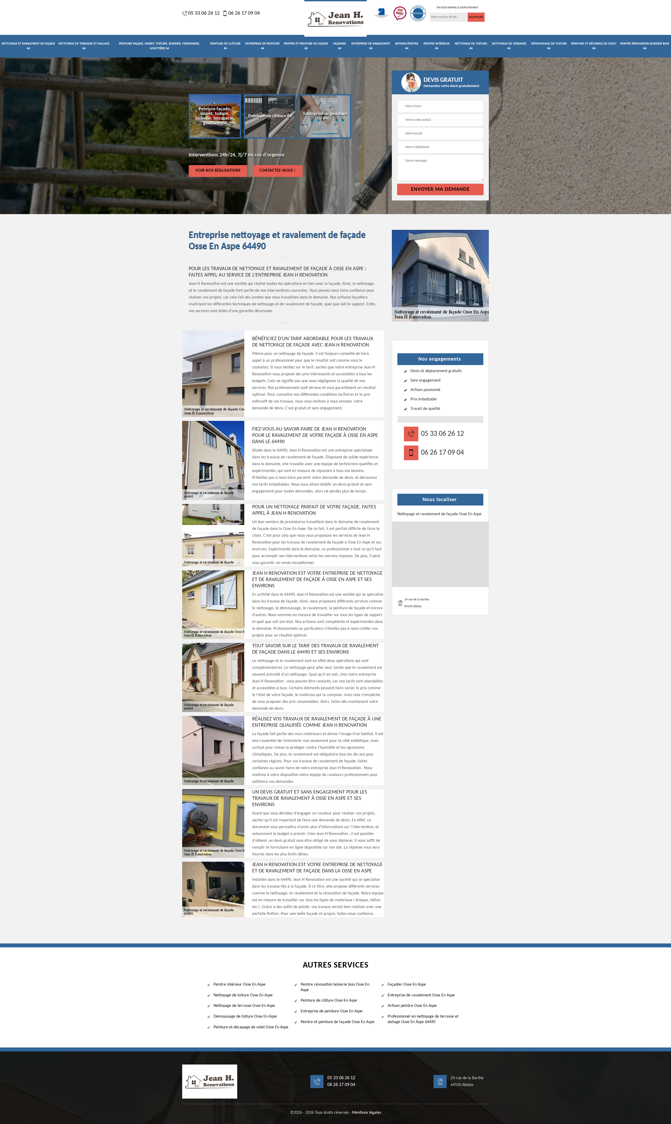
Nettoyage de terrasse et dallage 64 (84, 46)
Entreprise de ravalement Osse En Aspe (421, 995)
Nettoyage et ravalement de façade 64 (28, 46)
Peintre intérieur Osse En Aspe (240, 984)
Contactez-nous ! (277, 171)
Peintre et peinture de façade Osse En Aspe (337, 1022)
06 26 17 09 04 (244, 13)
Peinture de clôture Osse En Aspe (329, 1000)
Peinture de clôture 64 (225, 46)
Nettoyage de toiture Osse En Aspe (243, 995)
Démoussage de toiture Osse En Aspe (245, 1016)
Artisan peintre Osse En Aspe (412, 1006)
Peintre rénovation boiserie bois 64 (644, 46)
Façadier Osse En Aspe (407, 984)
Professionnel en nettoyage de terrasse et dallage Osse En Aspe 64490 (423, 1019)
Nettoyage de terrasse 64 (509, 46)
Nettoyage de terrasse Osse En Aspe (244, 1006)
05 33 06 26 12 (204, 13)
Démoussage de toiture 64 (549, 46)
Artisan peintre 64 (406, 46)
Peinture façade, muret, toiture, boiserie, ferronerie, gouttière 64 (159, 46)
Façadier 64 (339, 46)
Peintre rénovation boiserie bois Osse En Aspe (335, 987)
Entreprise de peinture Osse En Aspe (331, 1011)
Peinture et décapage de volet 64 (593, 46)
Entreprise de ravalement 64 (370, 46)
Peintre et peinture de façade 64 (306, 46)
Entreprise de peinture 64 (262, 46)
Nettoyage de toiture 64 (471, 46)
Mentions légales (366, 1113)
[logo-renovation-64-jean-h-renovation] (335, 18)
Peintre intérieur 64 (437, 46)
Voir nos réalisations (218, 171)
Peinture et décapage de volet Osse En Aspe (251, 1027)
